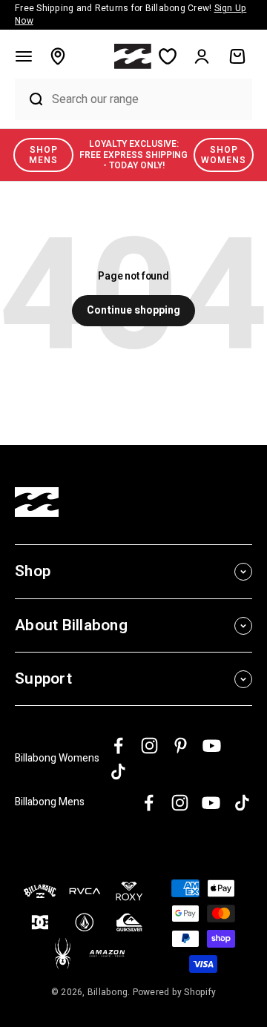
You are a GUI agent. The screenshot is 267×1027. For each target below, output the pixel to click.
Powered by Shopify (175, 992)
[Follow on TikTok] (118, 772)
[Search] (29, 99)
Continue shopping (133, 310)
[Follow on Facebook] (118, 746)
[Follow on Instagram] (149, 746)
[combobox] (148, 99)
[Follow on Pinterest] (181, 746)
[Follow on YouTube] (212, 746)
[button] (24, 56)
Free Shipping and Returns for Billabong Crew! (130, 14)
